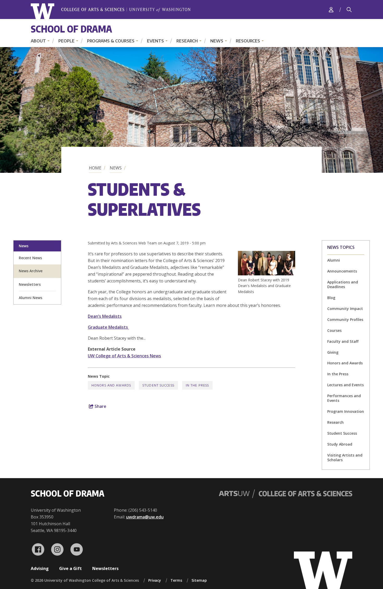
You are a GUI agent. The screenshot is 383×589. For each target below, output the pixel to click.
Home (95, 168)
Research (187, 40)
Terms (176, 580)
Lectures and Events (345, 384)
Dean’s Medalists (105, 316)
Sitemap (199, 580)
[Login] (331, 9)
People (66, 40)
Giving (332, 352)
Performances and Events (344, 398)
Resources (248, 40)
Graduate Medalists (108, 327)
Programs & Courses (110, 40)
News (216, 40)
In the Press (337, 373)
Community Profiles (345, 319)
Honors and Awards (345, 362)
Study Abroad (339, 444)
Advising (40, 568)
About (38, 40)
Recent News (30, 257)
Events (155, 40)
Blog (331, 297)
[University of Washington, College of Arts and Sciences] (110, 11)
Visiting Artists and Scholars (344, 457)
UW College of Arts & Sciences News (124, 356)
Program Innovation (345, 411)
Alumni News (30, 297)
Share (100, 406)
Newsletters (30, 284)
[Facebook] (38, 549)
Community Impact (345, 308)
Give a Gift (70, 568)
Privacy (154, 580)
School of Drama (71, 29)
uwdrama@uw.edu (145, 517)
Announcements (342, 271)
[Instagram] (57, 549)
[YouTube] (76, 549)
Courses (334, 330)
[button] (266, 274)
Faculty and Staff (343, 341)
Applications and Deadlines (342, 284)
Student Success (342, 433)
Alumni (333, 260)
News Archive (30, 270)
